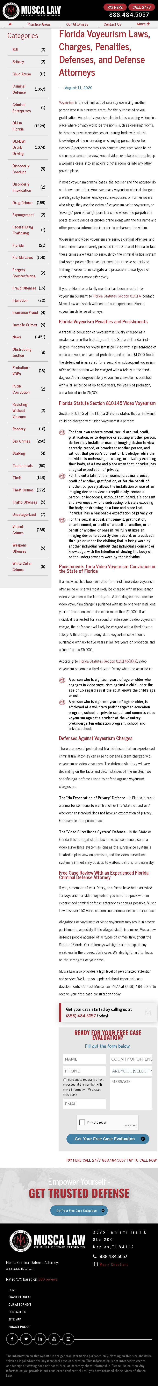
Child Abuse (22, 74)
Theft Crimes (23, 490)
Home (12, 1289)
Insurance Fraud (25, 312)
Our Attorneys (77, 24)
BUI (15, 49)
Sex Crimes (21, 441)
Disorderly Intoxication (22, 187)
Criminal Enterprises (22, 107)
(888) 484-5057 (81, 1015)
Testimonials (23, 465)
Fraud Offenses (24, 288)
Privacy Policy (19, 1326)
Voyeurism (66, 102)
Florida (18, 245)
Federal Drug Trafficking (23, 230)
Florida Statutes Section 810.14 (117, 296)
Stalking (19, 453)
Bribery (18, 61)
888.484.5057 (129, 15)
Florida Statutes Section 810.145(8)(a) (108, 661)
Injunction (20, 300)
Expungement (23, 214)
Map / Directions (114, 1264)
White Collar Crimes (22, 566)
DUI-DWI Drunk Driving (19, 147)
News (17, 337)
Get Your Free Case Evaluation (105, 1139)
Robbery (19, 428)
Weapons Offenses (20, 548)
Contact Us (112, 24)
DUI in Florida (18, 126)
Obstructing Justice (22, 352)
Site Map (14, 1319)
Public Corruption (21, 389)
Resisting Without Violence (20, 410)
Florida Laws (23, 257)
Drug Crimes (23, 202)
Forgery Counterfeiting (24, 272)
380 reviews (47, 1279)
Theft (17, 477)
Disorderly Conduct (21, 169)
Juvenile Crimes (25, 325)
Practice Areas (39, 24)
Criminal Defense (19, 89)
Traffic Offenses (25, 502)
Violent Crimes (18, 529)
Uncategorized (24, 514)
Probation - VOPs (21, 370)
